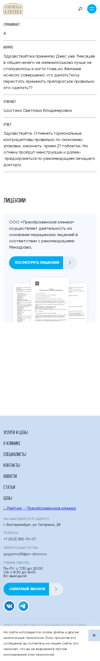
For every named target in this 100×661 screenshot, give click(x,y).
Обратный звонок (27, 589)
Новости (10, 476)
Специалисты (14, 454)
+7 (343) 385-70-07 (19, 539)
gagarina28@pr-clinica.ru (25, 554)
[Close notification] (94, 635)
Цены (7, 498)
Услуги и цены (15, 432)
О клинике (11, 443)
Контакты (11, 465)
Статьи (9, 487)
